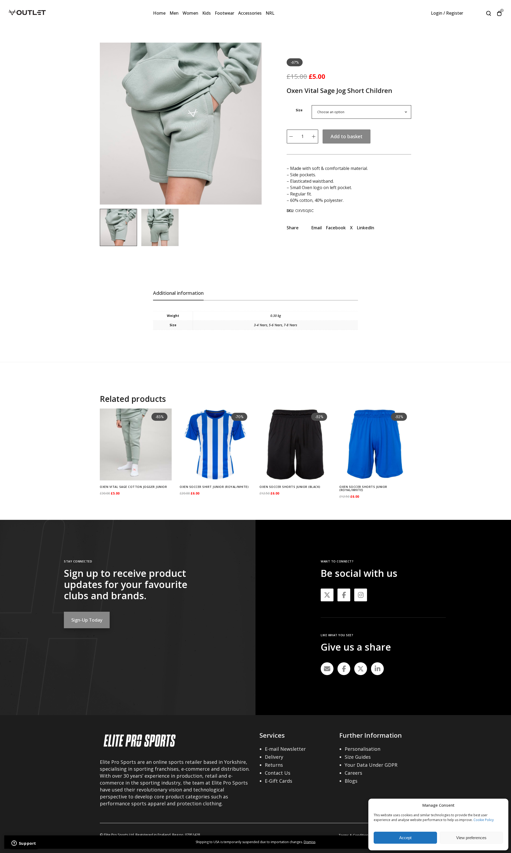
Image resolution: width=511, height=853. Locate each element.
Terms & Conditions (354, 835)
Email (316, 228)
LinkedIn (365, 228)
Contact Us (277, 773)
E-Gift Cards (278, 781)
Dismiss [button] (309, 842)
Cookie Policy (483, 820)
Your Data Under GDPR (371, 765)
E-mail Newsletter (285, 749)
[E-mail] (327, 668)
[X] (360, 668)
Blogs (351, 781)
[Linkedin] (377, 668)
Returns (274, 765)
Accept (405, 837)
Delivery (274, 757)
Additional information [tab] (178, 293)
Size (299, 110)
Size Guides (358, 757)
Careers (353, 773)
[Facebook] (343, 668)
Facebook (336, 228)
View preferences (471, 837)
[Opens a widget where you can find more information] (23, 843)
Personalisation (362, 749)
